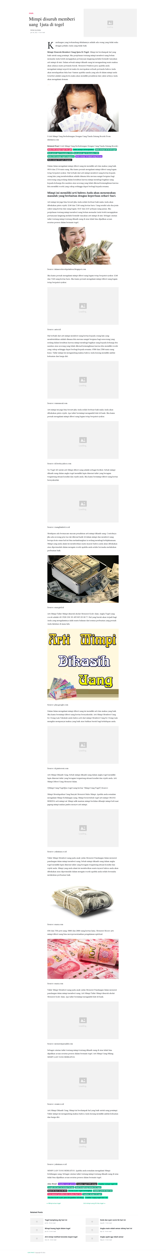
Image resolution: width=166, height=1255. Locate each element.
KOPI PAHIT (31, 1252)
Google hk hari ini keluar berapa (61, 1187)
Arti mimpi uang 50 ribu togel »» (94, 1203)
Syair (31, 13)
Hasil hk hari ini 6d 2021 (57, 1191)
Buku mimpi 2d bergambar (83, 150)
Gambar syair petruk (67, 1184)
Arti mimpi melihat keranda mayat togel (61, 1237)
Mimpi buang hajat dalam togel (57, 1228)
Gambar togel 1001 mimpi (87, 1184)
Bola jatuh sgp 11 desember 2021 (60, 153)
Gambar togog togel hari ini (96, 1198)
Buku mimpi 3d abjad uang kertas (89, 156)
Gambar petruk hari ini (103, 1191)
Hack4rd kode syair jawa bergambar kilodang (66, 1198)
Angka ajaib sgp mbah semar (111, 1237)
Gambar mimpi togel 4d (107, 1184)
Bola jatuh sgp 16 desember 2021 (86, 153)
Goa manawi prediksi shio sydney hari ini (64, 1194)
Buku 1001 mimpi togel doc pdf (60, 150)
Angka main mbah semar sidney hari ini (116, 1228)
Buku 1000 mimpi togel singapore (61, 156)
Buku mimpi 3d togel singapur (60, 160)
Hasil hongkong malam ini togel (88, 1187)
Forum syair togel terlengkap (80, 1191)
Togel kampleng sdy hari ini (56, 1220)
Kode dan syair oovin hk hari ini (113, 1220)
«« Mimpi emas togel (54, 1203)
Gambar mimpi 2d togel (92, 1194)
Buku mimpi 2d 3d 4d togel (106, 150)
